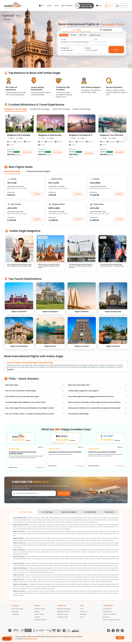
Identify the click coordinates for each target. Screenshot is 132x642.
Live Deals (37, 617)
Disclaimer (106, 617)
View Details (27, 152)
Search (116, 50)
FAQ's (82, 617)
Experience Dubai (62, 617)
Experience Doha (62, 614)
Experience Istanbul (63, 611)
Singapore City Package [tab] (15, 109)
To (96, 40)
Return (89, 48)
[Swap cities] (91, 41)
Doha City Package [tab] (61, 109)
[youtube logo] (108, 630)
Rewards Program (39, 609)
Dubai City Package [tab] (82, 109)
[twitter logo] (113, 630)
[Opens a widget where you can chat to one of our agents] (7, 639)
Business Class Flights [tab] (69, 512)
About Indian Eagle (17, 609)
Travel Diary (15, 614)
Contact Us (83, 611)
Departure (65, 48)
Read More (10, 369)
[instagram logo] (122, 630)
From (64, 40)
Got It (120, 638)
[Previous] (6, 137)
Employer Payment (40, 620)
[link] (19, 298)
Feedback (83, 614)
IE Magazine (15, 611)
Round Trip (63, 35)
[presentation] (77, 30)
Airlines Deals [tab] (109, 512)
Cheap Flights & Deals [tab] (25, 512)
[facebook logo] (117, 630)
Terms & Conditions (109, 614)
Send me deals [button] (64, 493)
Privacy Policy (107, 609)
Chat (81, 609)
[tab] (77, 30)
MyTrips (56, 5)
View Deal (36, 194)
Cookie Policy (107, 611)
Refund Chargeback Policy (111, 620)
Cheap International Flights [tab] (38, 171)
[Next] (125, 137)
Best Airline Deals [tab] (12, 171)
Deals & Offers (39, 614)
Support (49, 5)
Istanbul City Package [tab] (40, 109)
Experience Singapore (64, 609)
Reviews (36, 611)
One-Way (73, 35)
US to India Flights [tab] (47, 512)
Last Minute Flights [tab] (90, 512)
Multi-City (83, 35)
